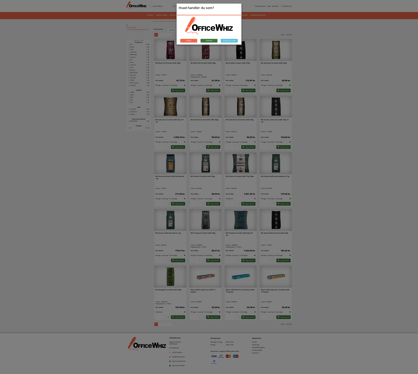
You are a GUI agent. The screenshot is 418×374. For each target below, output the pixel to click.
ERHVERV (209, 41)
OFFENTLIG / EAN (229, 41)
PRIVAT (188, 41)
